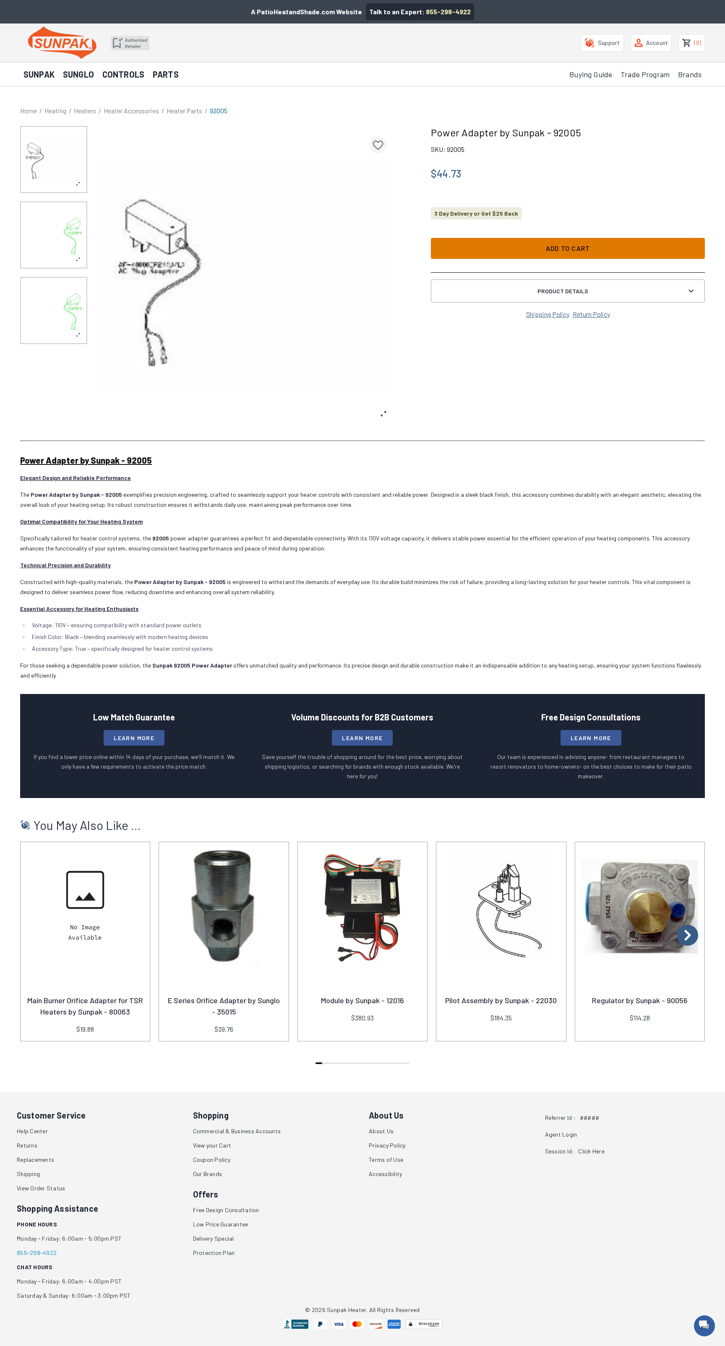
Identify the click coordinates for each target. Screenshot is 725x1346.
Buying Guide (590, 74)
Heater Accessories (131, 111)
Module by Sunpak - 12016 (362, 1000)
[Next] (687, 935)
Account (657, 42)
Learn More (134, 737)
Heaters (85, 111)
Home (28, 111)
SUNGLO (78, 74)
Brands (690, 74)
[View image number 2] (53, 235)
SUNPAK (39, 74)
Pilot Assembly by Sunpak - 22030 (501, 1000)
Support (609, 42)
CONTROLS (123, 74)
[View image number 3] (53, 310)
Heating (55, 111)
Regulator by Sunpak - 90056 (640, 1000)
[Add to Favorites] (378, 145)
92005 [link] (218, 111)
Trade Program (645, 74)
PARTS (166, 74)
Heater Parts (184, 111)
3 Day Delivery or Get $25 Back (476, 213)
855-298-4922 (448, 12)
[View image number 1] (53, 159)
